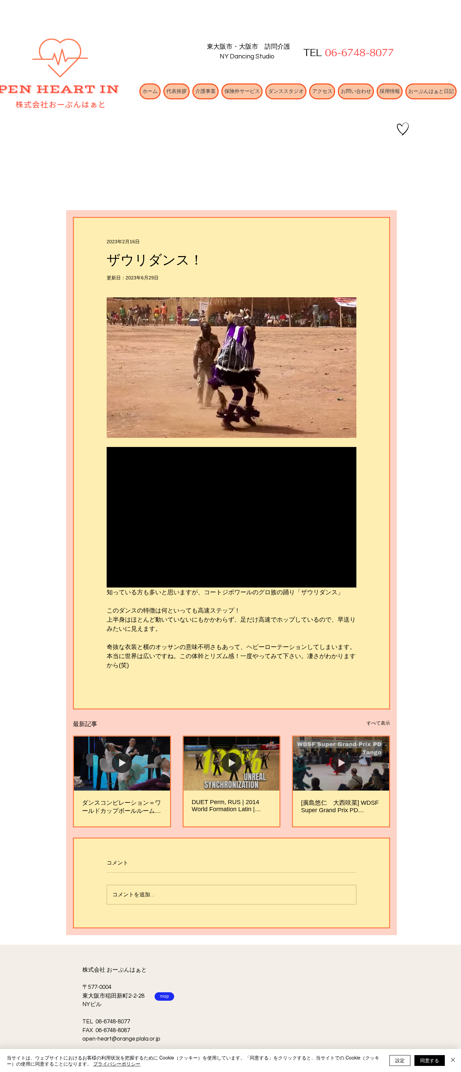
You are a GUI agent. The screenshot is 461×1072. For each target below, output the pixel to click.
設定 (400, 1060)
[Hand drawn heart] (403, 129)
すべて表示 (378, 723)
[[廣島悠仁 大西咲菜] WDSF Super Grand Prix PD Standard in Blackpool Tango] (341, 764)
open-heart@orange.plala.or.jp (121, 1039)
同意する (429, 1060)
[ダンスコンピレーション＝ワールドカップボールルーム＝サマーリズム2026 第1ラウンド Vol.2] (122, 764)
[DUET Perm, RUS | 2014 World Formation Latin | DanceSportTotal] (232, 764)
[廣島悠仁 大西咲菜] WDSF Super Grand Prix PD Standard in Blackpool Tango (340, 806)
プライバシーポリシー (116, 1063)
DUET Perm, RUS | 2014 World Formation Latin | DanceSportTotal (225, 806)
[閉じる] (453, 1060)
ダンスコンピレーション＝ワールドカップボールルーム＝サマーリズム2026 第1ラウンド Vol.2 (121, 807)
